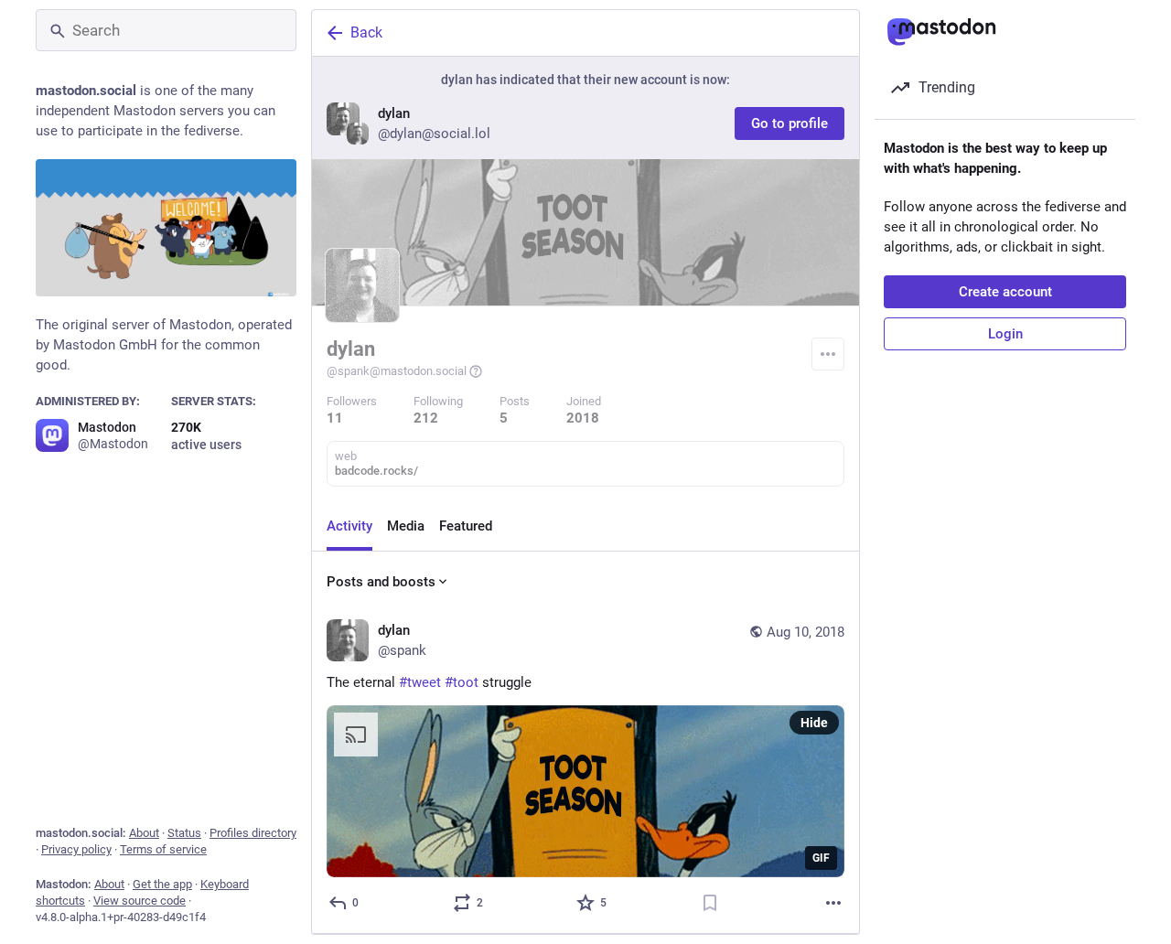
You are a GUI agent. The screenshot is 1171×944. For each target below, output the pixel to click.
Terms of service (163, 849)
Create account (1005, 292)
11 (335, 418)
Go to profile (789, 123)
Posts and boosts (381, 582)
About (144, 833)
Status (184, 833)
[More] (833, 903)
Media (405, 526)
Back (366, 32)
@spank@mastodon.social (397, 371)
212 (426, 418)
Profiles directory (252, 833)
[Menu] (827, 354)
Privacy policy (76, 849)
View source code (139, 900)
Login (1005, 334)
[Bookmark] (710, 903)
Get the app (162, 884)
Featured (465, 526)
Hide (814, 722)
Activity (349, 526)
